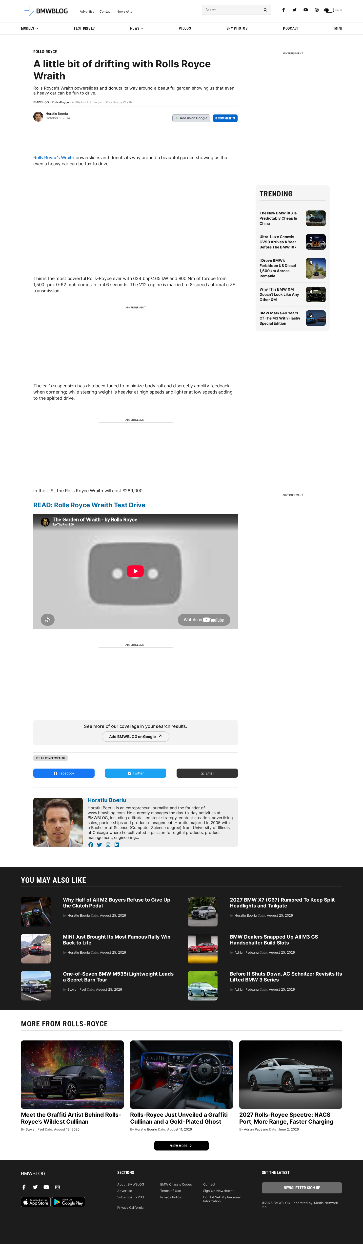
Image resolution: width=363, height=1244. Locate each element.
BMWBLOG (41, 102)
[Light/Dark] (329, 10)
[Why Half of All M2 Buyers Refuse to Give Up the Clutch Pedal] (36, 899)
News (135, 28)
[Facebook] (283, 9)
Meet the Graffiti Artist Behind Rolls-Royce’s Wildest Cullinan (71, 1118)
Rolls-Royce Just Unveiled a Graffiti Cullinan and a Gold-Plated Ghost (179, 1118)
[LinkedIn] (117, 845)
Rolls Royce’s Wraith (53, 157)
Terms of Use (170, 1191)
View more (179, 1146)
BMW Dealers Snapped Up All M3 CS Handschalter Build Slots (274, 940)
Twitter (138, 773)
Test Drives (84, 28)
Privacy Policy (170, 1197)
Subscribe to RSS (130, 1197)
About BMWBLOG (130, 1184)
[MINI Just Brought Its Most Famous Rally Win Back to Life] (36, 936)
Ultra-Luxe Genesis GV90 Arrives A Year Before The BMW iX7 (278, 241)
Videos (185, 28)
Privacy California (130, 1207)
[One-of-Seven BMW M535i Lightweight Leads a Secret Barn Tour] (36, 973)
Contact (106, 11)
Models (27, 28)
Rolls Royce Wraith (50, 758)
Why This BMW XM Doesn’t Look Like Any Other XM (279, 294)
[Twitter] (294, 9)
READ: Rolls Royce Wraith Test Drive (89, 505)
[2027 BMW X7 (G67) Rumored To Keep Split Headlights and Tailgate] (203, 899)
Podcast (291, 28)
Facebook (66, 773)
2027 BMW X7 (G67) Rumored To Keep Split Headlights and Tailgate (282, 903)
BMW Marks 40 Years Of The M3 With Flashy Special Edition (280, 318)
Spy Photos (237, 28)
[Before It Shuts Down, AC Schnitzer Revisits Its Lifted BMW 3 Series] (203, 973)
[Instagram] (316, 9)
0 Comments (225, 118)
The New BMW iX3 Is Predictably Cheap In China (278, 218)
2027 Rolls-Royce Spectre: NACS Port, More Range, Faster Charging (286, 1118)
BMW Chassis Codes (176, 1184)
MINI (338, 28)
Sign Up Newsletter (218, 1191)
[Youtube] (305, 9)
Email (209, 773)
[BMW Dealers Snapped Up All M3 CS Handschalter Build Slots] (203, 936)
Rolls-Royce (45, 51)
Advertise (87, 11)
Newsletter (125, 11)
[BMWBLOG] (61, 1173)
